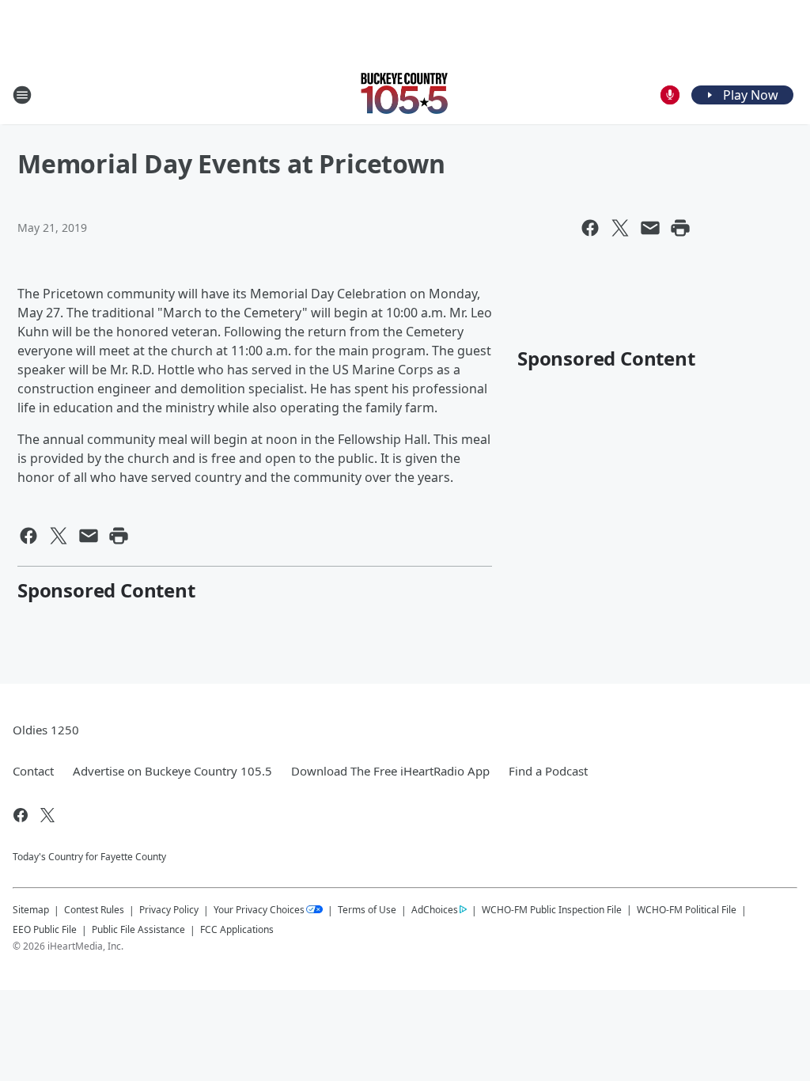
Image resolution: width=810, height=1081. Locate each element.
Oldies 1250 (46, 730)
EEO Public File (45, 929)
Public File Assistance (138, 929)
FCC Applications (237, 929)
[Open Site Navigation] (22, 94)
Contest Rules (94, 909)
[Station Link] (405, 94)
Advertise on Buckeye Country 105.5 (172, 771)
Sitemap (31, 909)
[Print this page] (680, 228)
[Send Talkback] (669, 94)
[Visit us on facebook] (20, 815)
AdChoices (434, 909)
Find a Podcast (548, 771)
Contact (33, 771)
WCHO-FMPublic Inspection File (552, 909)
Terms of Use (367, 909)
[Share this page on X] (620, 228)
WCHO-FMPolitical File (686, 909)
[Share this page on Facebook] (590, 228)
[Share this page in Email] (650, 228)
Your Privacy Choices (259, 909)
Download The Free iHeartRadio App (390, 771)
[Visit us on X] (47, 815)
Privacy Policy (169, 909)
